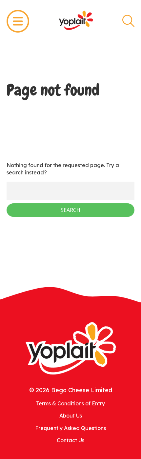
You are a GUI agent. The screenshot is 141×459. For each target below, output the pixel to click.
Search (128, 21)
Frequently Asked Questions (70, 428)
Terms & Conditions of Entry (70, 403)
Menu (18, 21)
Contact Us (70, 440)
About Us (70, 415)
